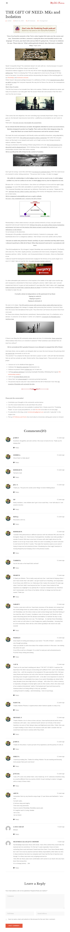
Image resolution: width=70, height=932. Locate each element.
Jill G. (15, 485)
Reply (17, 448)
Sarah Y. (16, 604)
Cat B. (15, 664)
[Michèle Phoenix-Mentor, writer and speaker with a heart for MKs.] (57, 3)
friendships (11, 78)
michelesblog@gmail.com (36, 412)
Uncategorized (43, 21)
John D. (16, 742)
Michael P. (17, 717)
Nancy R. (16, 702)
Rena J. (16, 517)
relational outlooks (22, 78)
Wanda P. (16, 638)
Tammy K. (17, 560)
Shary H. (16, 575)
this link (38, 410)
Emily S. (16, 756)
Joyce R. (16, 774)
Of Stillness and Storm (20, 417)
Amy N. (16, 793)
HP (14, 499)
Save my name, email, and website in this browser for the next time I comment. (31, 919)
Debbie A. (16, 455)
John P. (16, 438)
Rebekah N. (17, 470)
